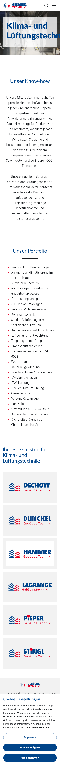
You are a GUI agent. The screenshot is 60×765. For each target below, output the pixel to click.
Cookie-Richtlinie (40, 727)
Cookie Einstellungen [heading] (21, 699)
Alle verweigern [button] (30, 747)
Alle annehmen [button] (30, 757)
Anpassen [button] (30, 737)
